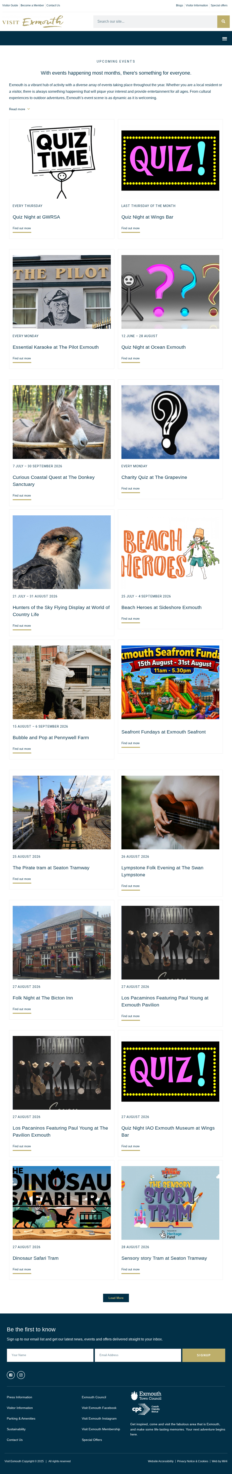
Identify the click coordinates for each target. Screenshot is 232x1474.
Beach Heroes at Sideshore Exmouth (161, 607)
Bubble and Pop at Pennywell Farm (51, 737)
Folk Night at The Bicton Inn (43, 997)
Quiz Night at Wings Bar (147, 216)
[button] (225, 38)
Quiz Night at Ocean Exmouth (153, 347)
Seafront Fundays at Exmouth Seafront (163, 731)
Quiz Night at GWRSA (36, 216)
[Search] (223, 21)
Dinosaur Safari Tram (36, 1258)
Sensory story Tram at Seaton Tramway (164, 1258)
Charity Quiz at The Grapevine (154, 477)
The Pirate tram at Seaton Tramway (51, 867)
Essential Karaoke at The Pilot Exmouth (56, 347)
